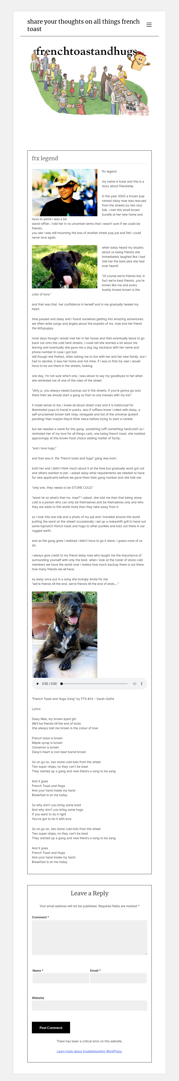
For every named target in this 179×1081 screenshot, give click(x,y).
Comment (40, 917)
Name (38, 970)
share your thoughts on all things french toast (83, 25)
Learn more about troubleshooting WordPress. (89, 1051)
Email (95, 970)
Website (38, 998)
